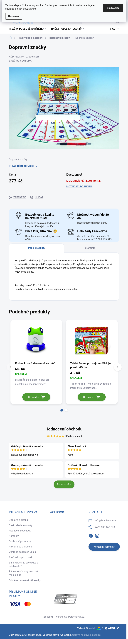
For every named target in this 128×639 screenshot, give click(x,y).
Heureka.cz (60, 616)
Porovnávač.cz (76, 616)
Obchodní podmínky (20, 541)
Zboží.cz (48, 616)
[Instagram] (97, 535)
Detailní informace (21, 166)
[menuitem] (27, 29)
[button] (61, 410)
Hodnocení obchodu (64, 429)
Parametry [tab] (89, 247)
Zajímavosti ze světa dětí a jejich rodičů (23, 564)
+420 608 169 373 (105, 527)
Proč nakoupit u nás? (20, 557)
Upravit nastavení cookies (86, 634)
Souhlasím (113, 8)
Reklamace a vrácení (20, 546)
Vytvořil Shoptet (86, 628)
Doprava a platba (18, 519)
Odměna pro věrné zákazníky (25, 580)
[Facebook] (91, 535)
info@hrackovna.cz (105, 520)
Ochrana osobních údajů (22, 551)
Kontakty (14, 535)
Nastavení (13, 16)
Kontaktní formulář (104, 546)
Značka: (20, 60)
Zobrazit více (64, 484)
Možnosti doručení (79, 186)
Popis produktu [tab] (36, 247)
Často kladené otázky (20, 525)
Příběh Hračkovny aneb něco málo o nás (24, 573)
